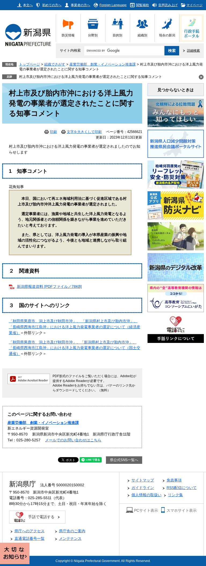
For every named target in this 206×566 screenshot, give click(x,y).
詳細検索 (193, 50)
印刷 (53, 132)
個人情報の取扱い (146, 495)
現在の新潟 (167, 35)
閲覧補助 (142, 5)
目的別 (117, 35)
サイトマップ (142, 480)
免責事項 (174, 480)
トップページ (29, 64)
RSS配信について (182, 488)
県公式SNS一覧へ (124, 460)
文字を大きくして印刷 (84, 132)
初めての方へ (51, 5)
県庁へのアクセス (29, 531)
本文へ (28, 5)
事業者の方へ (80, 5)
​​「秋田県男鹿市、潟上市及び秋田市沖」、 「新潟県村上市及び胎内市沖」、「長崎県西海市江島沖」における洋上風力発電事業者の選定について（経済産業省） (74, 327)
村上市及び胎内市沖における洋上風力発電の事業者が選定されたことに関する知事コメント (90, 77)
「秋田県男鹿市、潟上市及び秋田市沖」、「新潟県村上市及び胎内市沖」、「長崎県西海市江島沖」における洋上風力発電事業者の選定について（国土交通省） (74, 348)
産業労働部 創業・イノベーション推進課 (102, 64)
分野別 (93, 35)
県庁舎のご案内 (72, 531)
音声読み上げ (168, 5)
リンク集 (175, 495)
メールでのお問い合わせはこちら (73, 440)
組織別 (142, 35)
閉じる (201, 77)
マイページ (194, 5)
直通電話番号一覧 (29, 539)
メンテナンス (70, 539)
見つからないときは (175, 89)
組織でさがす (54, 64)
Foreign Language (113, 5)
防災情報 (68, 35)
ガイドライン (142, 488)
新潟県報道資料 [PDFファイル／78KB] (49, 287)
